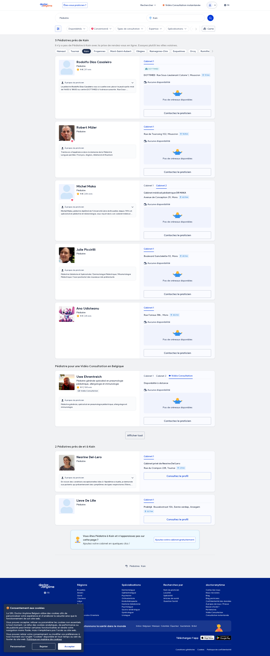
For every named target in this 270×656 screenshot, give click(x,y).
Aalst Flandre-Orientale (88, 615)
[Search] (210, 18)
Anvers (80, 593)
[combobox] (100, 18)
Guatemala (185, 626)
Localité (167, 593)
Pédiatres (135, 566)
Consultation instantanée (217, 615)
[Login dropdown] (212, 5)
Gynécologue (127, 612)
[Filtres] (58, 29)
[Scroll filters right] (194, 29)
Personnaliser (17, 646)
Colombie (165, 626)
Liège (79, 601)
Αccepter (70, 646)
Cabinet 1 (149, 61)
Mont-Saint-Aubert (120, 51)
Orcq (193, 51)
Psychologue (127, 607)
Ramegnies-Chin (159, 51)
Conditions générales (185, 649)
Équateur (174, 626)
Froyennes (99, 51)
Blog (208, 595)
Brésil (194, 626)
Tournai (75, 51)
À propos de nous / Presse (217, 604)
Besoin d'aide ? (212, 607)
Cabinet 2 (161, 185)
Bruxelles (81, 590)
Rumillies (206, 51)
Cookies (200, 649)
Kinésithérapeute (129, 601)
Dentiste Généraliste (131, 604)
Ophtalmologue (129, 593)
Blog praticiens (212, 598)
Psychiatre (126, 595)
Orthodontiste (128, 598)
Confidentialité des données (218, 601)
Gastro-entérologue (131, 609)
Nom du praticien (171, 590)
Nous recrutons (213, 593)
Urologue (126, 615)
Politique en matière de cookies (44, 639)
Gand (79, 595)
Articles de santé (171, 598)
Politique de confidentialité (219, 649)
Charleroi (81, 598)
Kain (86, 51)
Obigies (140, 51)
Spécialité (167, 595)
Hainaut (61, 51)
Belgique (147, 626)
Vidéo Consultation (214, 612)
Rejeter (44, 646)
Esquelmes (179, 51)
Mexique (156, 626)
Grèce (138, 626)
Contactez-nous (213, 590)
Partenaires (211, 609)
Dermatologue (128, 590)
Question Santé (170, 601)
